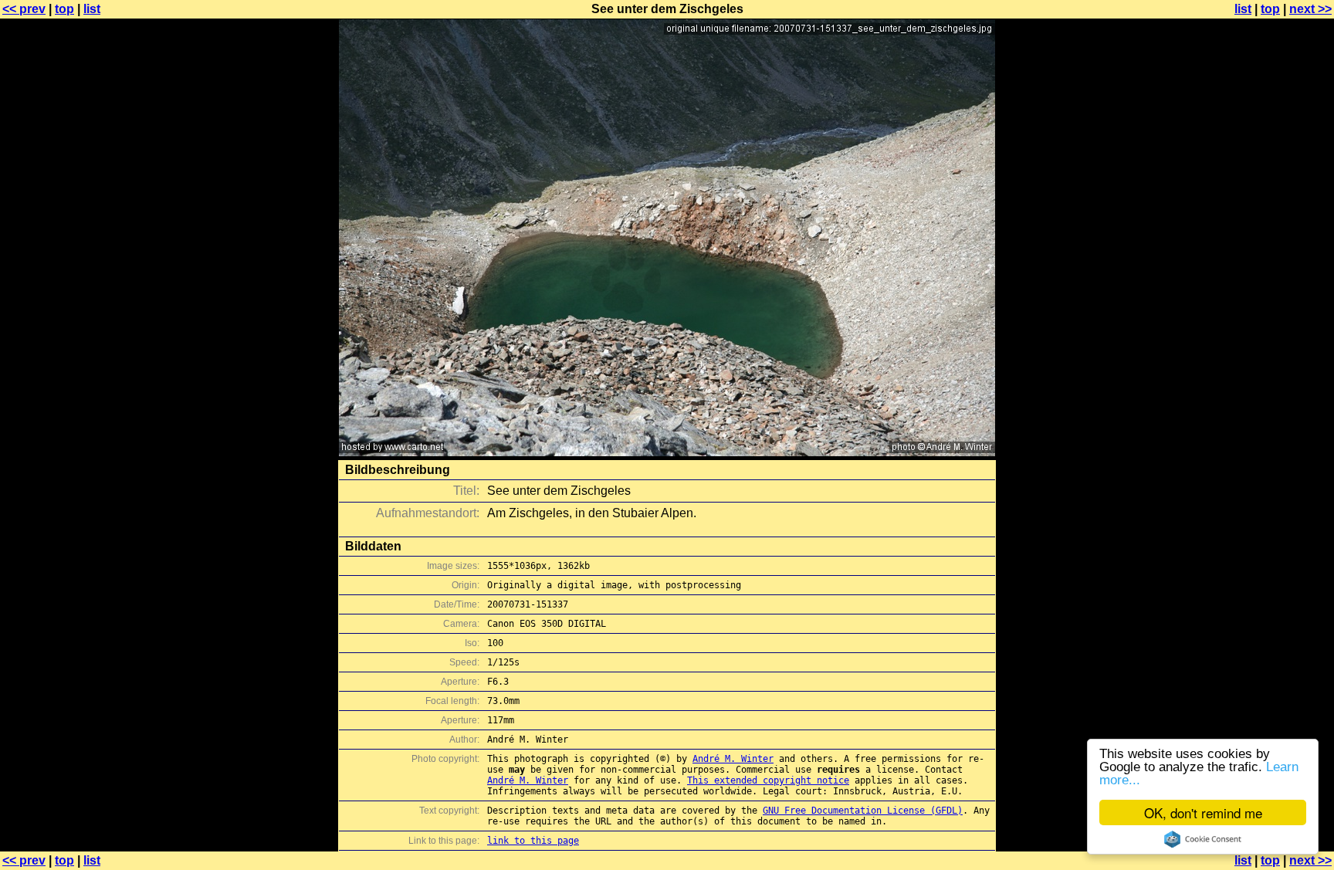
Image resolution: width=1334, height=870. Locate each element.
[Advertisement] (1271, 382)
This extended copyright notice (768, 780)
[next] (667, 452)
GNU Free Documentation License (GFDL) (863, 810)
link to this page (533, 840)
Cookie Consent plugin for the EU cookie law (1202, 839)
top (64, 8)
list (91, 8)
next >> (1310, 8)
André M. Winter (733, 758)
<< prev (24, 8)
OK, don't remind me (1203, 812)
